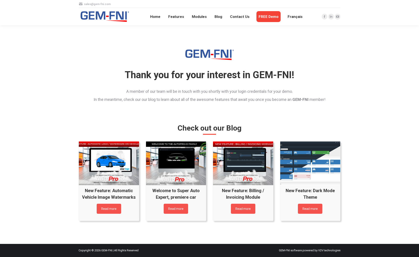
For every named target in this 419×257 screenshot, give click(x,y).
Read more (109, 208)
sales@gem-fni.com (97, 4)
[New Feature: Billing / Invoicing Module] (243, 163)
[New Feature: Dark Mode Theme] (310, 163)
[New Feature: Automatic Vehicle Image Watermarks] (109, 163)
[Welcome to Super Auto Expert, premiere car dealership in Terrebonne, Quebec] (176, 163)
